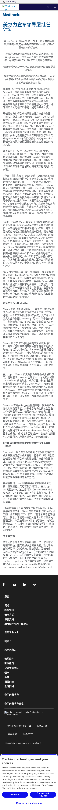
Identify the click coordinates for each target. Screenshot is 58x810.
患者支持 (9, 619)
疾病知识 (9, 610)
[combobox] (9, 1)
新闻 (6, 677)
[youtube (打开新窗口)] (16, 584)
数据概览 (9, 663)
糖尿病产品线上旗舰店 (16, 624)
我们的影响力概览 (13, 704)
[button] (55, 5)
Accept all (15, 794)
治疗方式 (9, 615)
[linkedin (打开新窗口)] (26, 584)
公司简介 (9, 659)
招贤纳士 (9, 682)
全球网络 (9, 686)
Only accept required (43, 794)
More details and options (29, 803)
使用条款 (12, 734)
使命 (6, 673)
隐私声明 (42, 726)
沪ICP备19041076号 (16, 726)
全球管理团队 (11, 668)
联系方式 (28, 734)
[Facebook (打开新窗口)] (6, 584)
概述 (6, 605)
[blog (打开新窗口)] (36, 584)
